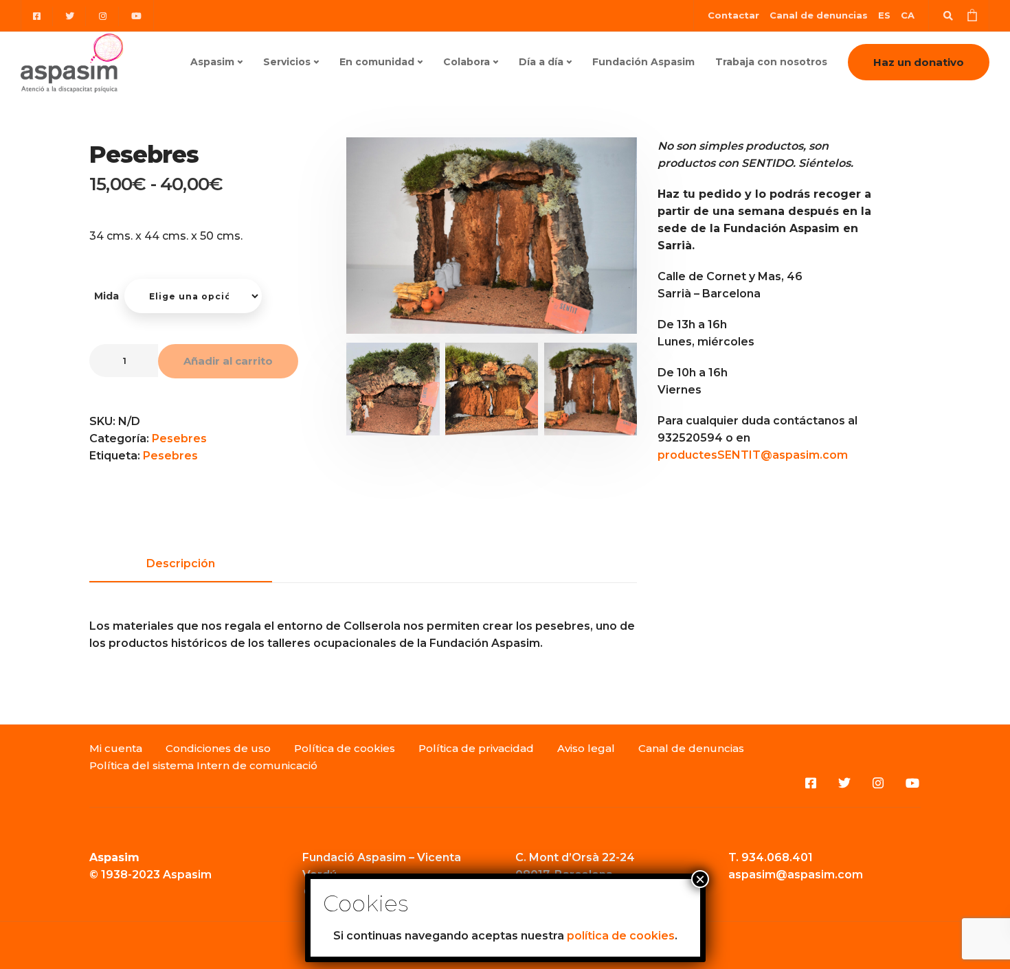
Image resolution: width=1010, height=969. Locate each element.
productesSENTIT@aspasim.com (753, 454)
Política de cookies (344, 748)
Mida (106, 296)
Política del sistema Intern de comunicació (203, 765)
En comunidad (376, 62)
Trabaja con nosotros (771, 62)
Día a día (541, 62)
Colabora (466, 62)
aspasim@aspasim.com (795, 874)
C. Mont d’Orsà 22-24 (575, 857)
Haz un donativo (918, 62)
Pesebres (179, 438)
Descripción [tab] (180, 563)
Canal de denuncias (819, 15)
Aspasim (212, 62)
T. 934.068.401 (770, 857)
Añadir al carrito (228, 360)
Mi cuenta (115, 748)
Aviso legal (586, 748)
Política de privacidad (476, 748)
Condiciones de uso (218, 748)
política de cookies (621, 935)
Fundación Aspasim (643, 62)
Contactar (733, 15)
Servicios (287, 62)
